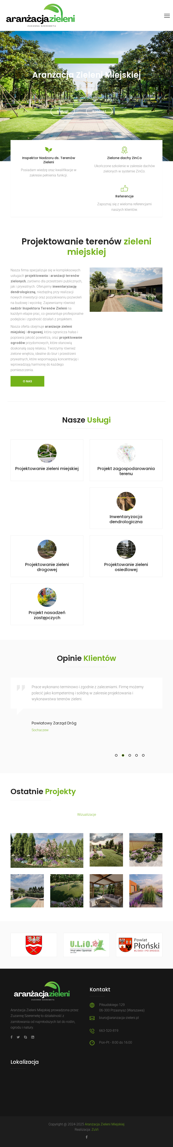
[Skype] (25, 1037)
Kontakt (99, 111)
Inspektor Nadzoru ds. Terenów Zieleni (48, 159)
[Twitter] (18, 1037)
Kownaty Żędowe (106, 846)
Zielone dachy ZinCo (124, 157)
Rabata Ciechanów (47, 844)
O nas (27, 381)
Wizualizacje (47, 849)
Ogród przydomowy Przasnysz (66, 890)
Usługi (62, 111)
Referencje (124, 196)
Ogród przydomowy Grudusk (27, 890)
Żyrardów (106, 885)
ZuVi (95, 1130)
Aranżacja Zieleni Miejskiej (104, 1124)
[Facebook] (13, 1037)
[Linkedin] (31, 1037)
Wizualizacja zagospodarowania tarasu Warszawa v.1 (146, 900)
